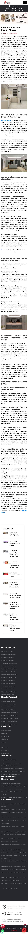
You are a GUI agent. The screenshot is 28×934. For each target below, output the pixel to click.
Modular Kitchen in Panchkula (9, 674)
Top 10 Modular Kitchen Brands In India (11, 762)
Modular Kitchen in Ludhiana (9, 666)
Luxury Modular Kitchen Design (9, 765)
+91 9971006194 (19, 914)
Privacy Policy (5, 753)
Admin (4, 33)
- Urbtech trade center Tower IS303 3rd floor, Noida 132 (13, 866)
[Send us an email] (1, 933)
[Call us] (0, 933)
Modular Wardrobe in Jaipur (9, 709)
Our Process (5, 739)
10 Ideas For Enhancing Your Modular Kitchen (14, 617)
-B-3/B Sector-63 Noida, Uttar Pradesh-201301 (14, 817)
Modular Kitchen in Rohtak (8, 686)
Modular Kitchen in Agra (8, 694)
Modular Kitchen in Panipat (8, 680)
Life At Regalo (5, 736)
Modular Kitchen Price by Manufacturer (11, 783)
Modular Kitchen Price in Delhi (9, 760)
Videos (4, 742)
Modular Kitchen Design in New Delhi (11, 774)
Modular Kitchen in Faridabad (9, 671)
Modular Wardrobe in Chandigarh (10, 712)
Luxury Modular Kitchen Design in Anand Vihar (13, 771)
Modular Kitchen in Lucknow (9, 677)
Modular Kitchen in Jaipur (8, 660)
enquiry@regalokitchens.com (14, 8)
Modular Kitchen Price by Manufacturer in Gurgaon (14, 786)
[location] (2, 933)
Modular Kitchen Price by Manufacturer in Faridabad (14, 789)
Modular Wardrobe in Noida (8, 707)
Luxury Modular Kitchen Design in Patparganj (13, 768)
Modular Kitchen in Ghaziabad (9, 668)
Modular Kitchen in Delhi (8, 651)
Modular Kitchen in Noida (8, 657)
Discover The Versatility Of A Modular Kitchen (14, 554)
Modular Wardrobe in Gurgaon (9, 704)
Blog (3, 745)
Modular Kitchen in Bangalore (9, 691)
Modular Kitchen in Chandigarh (9, 663)
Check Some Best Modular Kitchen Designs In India (15, 586)
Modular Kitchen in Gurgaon (9, 654)
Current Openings (6, 730)
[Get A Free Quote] (2, 926)
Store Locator (5, 747)
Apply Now (4, 733)
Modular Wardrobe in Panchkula (10, 724)
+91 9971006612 (14, 6)
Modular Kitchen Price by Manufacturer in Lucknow (14, 797)
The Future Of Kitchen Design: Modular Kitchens (16, 606)
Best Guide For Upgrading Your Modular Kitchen (14, 565)
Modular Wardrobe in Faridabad (9, 721)
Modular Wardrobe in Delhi (8, 701)
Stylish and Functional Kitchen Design (15, 628)
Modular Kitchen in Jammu (8, 683)
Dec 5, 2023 (13, 33)
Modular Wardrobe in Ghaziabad (10, 718)
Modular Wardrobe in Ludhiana (9, 715)
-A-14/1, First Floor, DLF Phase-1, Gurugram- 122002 (14, 809)
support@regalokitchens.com (15, 921)
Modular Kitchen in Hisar (8, 689)
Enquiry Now (5, 750)
